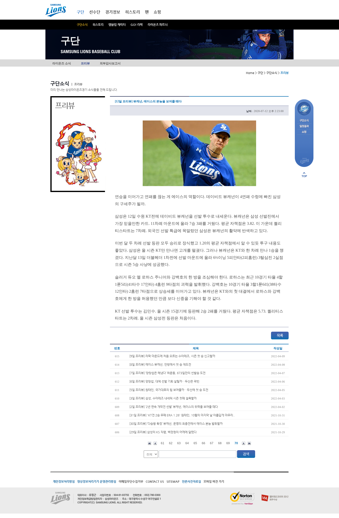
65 (195, 443)
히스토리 (98, 24)
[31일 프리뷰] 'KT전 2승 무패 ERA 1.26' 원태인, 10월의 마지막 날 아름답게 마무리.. (182, 415)
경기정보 (112, 12)
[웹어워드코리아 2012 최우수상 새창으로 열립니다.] (275, 493)
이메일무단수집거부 (131, 481)
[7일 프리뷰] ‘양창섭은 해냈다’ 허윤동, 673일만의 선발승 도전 (167, 373)
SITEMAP (173, 481)
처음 (149, 443)
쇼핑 (157, 12)
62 (170, 443)
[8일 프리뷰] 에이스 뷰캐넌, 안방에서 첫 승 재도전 (160, 364)
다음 (243, 443)
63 (179, 443)
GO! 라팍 (137, 24)
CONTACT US (155, 481)
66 (203, 443)
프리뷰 (85, 63)
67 (211, 443)
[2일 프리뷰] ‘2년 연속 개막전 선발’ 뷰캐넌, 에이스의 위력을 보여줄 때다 (173, 406)
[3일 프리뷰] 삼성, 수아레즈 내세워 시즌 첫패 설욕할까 (163, 398)
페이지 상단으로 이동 (304, 174)
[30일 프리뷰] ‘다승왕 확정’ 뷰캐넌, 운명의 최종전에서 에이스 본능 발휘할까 (176, 423)
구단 (80, 12)
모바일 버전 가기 (213, 481)
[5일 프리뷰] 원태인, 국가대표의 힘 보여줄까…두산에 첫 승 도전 (168, 390)
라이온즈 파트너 (158, 24)
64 (187, 443)
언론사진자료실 (191, 481)
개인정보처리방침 (64, 481)
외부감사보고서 (110, 63)
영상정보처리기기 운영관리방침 (96, 481)
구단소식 (82, 24)
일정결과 (304, 126)
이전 (155, 443)
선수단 (94, 12)
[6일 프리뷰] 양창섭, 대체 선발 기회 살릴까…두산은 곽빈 (164, 381)
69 (228, 443)
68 (220, 443)
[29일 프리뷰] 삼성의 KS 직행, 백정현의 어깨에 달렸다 (163, 432)
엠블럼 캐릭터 (117, 24)
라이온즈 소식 (61, 63)
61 (162, 443)
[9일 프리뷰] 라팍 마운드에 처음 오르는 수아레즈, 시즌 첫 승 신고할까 (172, 356)
